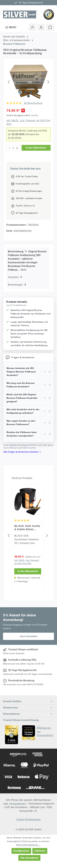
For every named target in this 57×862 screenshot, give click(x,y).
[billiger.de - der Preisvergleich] (45, 734)
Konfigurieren (21, 851)
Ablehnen (39, 851)
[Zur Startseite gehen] (20, 14)
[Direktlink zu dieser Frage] (49, 371)
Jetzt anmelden (28, 636)
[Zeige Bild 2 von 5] (25, 92)
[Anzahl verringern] (9, 148)
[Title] (11, 734)
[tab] (27, 260)
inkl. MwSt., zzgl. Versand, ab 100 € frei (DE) (26, 562)
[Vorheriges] (8, 82)
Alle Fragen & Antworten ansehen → (22, 451)
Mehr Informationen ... (28, 845)
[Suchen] (32, 27)
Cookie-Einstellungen (28, 819)
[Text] (28, 734)
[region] (28, 82)
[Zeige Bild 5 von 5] (28, 96)
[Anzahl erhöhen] (17, 148)
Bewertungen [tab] (16, 284)
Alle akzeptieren (29, 858)
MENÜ (12, 27)
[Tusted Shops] (48, 14)
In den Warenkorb (36, 147)
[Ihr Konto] (41, 27)
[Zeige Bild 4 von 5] (37, 92)
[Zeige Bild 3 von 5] (31, 92)
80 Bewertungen (33, 103)
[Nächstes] (48, 82)
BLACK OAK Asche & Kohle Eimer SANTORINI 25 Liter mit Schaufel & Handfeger (27, 527)
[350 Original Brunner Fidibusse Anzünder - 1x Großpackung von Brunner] (28, 82)
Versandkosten (17, 803)
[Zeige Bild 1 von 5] (20, 92)
